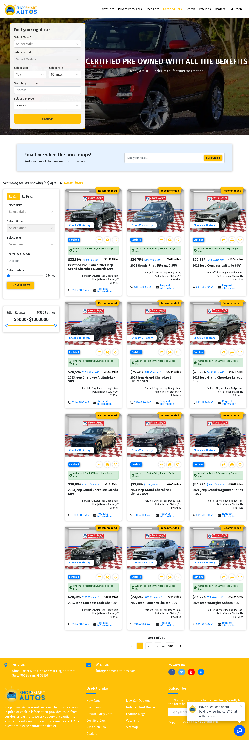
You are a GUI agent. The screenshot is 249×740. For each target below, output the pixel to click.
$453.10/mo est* (90, 260)
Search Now (20, 285)
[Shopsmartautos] (21, 9)
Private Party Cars (130, 9)
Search (190, 9)
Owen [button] (238, 9)
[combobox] (16, 44)
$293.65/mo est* (215, 260)
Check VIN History (79, 225)
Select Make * (22, 37)
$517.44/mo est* (215, 597)
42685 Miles (111, 597)
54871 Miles (236, 372)
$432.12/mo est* (90, 485)
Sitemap (132, 727)
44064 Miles (235, 259)
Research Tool (96, 727)
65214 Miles (173, 372)
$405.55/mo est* (215, 372)
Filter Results (16, 312)
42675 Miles (173, 484)
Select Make (14, 205)
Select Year (21, 68)
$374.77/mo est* (152, 260)
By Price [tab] (27, 197)
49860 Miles (111, 372)
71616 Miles (174, 259)
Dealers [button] (220, 9)
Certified (74, 239)
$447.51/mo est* (152, 485)
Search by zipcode (26, 83)
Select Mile (56, 68)
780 (170, 646)
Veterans (205, 9)
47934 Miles (173, 597)
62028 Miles (235, 484)
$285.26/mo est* (90, 597)
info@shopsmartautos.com (116, 671)
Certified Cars (172, 9)
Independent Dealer (140, 707)
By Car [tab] (13, 197)
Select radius (15, 270)
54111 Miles (111, 259)
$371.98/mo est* (90, 372)
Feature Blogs (136, 714)
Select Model (22, 52)
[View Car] (93, 210)
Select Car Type (24, 98)
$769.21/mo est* (215, 485)
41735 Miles (111, 484)
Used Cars (152, 9)
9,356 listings (46, 312)
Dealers (91, 734)
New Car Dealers (138, 700)
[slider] (6, 325)
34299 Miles (235, 597)
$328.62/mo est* (153, 597)
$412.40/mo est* (153, 372)
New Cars (108, 9)
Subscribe (213, 157)
